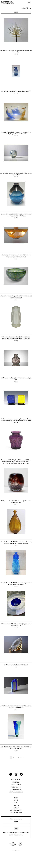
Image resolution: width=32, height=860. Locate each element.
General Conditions (16, 812)
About (16, 798)
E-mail (16, 821)
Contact (16, 808)
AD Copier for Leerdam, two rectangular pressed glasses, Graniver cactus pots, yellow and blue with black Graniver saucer (16, 420)
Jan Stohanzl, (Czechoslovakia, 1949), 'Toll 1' (16, 665)
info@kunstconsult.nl (16, 792)
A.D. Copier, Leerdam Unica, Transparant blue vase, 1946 (16, 91)
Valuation (16, 805)
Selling (16, 803)
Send (16, 828)
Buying (16, 800)
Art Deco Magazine (16, 810)
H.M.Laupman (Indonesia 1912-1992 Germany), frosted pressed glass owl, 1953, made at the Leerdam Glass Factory (16, 338)
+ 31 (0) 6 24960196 (16, 789)
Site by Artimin (16, 850)
